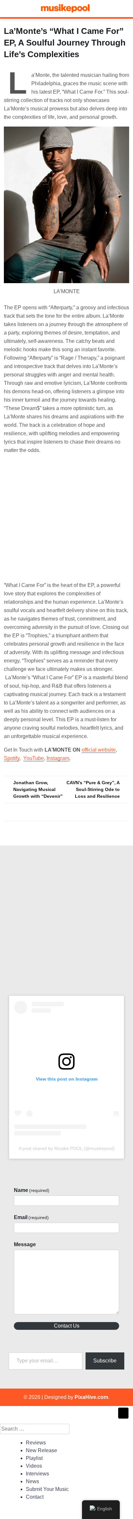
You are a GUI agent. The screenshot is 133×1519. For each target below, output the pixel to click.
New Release (41, 1450)
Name (31, 1190)
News (32, 1481)
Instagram (57, 758)
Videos (34, 1466)
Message (25, 1244)
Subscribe (105, 1360)
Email (31, 1217)
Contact (35, 1497)
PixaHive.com (91, 1397)
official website (99, 750)
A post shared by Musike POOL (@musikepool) (67, 1148)
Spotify (11, 758)
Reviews (36, 1442)
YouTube (33, 758)
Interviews (37, 1473)
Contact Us (66, 1326)
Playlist (34, 1458)
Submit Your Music (47, 1489)
